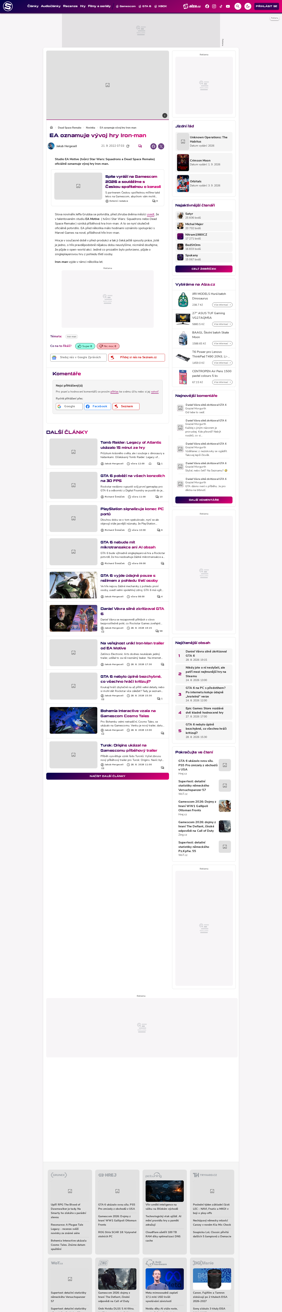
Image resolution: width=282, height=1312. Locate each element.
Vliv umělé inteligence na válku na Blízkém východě (162, 1206)
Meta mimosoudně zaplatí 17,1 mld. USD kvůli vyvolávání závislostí (162, 1297)
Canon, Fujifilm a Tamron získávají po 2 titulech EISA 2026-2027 (210, 1297)
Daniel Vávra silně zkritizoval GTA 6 (132, 611)
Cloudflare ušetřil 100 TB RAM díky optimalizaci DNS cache (163, 1236)
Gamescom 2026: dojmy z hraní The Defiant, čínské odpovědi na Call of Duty (197, 827)
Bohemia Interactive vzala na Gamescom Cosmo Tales (128, 713)
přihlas (114, 391)
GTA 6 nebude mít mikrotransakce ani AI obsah (128, 544)
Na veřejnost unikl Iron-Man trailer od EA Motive (132, 645)
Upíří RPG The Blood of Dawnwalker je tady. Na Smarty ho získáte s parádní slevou (68, 1211)
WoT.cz (182, 794)
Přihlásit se (266, 6)
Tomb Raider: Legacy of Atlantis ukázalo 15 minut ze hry (131, 445)
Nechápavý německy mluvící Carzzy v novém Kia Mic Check (212, 1222)
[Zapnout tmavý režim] (247, 6)
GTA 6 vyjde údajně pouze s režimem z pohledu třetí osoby (129, 578)
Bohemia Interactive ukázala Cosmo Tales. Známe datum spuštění (69, 1245)
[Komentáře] (140, 146)
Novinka (90, 128)
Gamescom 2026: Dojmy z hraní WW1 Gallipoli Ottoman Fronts (197, 806)
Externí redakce (119, 201)
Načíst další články (107, 776)
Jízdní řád (184, 126)
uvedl (150, 214)
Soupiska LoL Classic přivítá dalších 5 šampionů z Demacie (212, 1234)
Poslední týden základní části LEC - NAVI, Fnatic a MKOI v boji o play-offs (211, 1209)
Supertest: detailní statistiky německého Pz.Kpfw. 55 (193, 847)
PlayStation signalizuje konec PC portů (132, 511)
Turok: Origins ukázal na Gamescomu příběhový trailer (129, 747)
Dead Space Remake (69, 128)
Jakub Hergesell (66, 146)
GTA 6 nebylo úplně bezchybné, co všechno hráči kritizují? (131, 679)
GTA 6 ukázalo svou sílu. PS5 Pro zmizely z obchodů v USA (198, 765)
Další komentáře (204, 499)
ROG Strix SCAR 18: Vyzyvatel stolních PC (117, 1234)
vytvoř (155, 391)
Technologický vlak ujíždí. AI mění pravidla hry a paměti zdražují (163, 1220)
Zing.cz (182, 834)
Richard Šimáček (115, 497)
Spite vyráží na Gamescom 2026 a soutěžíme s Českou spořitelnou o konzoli (133, 181)
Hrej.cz (182, 773)
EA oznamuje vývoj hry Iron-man (118, 128)
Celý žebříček (204, 268)
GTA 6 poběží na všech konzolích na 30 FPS (133, 478)
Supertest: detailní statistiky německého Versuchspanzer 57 (193, 786)
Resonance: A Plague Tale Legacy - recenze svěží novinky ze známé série (67, 1229)
